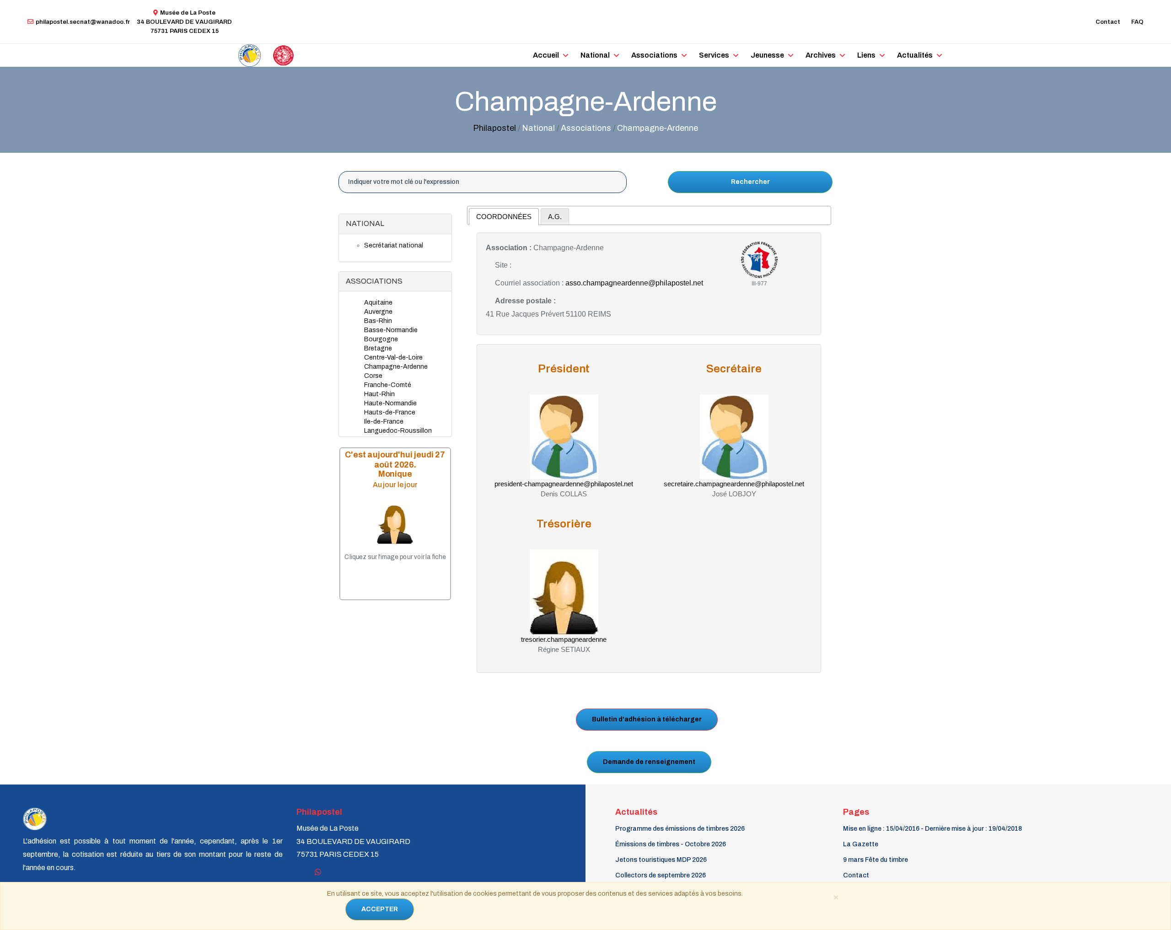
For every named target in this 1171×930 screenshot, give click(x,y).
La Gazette (860, 844)
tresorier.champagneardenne (564, 639)
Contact (1108, 22)
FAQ (1137, 22)
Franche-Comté (387, 385)
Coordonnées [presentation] (504, 216)
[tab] (504, 216)
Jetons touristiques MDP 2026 (661, 859)
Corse (373, 375)
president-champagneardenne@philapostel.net (563, 484)
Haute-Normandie (390, 403)
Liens (866, 55)
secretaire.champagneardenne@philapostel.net (734, 484)
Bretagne (378, 348)
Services (714, 55)
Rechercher (750, 181)
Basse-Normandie (391, 330)
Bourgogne (381, 339)
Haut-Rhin (379, 394)
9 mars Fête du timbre (875, 859)
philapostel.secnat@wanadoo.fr (83, 22)
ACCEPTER (379, 909)
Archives (821, 55)
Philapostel (494, 128)
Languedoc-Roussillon (398, 430)
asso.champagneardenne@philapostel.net (634, 283)
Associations (654, 55)
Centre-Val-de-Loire (393, 357)
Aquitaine (378, 302)
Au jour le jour (395, 485)
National (595, 55)
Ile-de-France (383, 421)
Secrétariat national (393, 245)
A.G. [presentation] (555, 216)
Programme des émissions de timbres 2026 (680, 828)
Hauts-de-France (389, 412)
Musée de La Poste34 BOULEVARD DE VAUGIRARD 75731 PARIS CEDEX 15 (184, 22)
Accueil (546, 55)
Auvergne (378, 311)
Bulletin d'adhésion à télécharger (647, 719)
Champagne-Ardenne (396, 366)
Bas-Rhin (378, 320)
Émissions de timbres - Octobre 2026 (670, 844)
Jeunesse (767, 55)
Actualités (915, 55)
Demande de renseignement (649, 761)
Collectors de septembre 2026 (660, 875)
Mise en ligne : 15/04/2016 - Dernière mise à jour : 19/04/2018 (932, 828)
